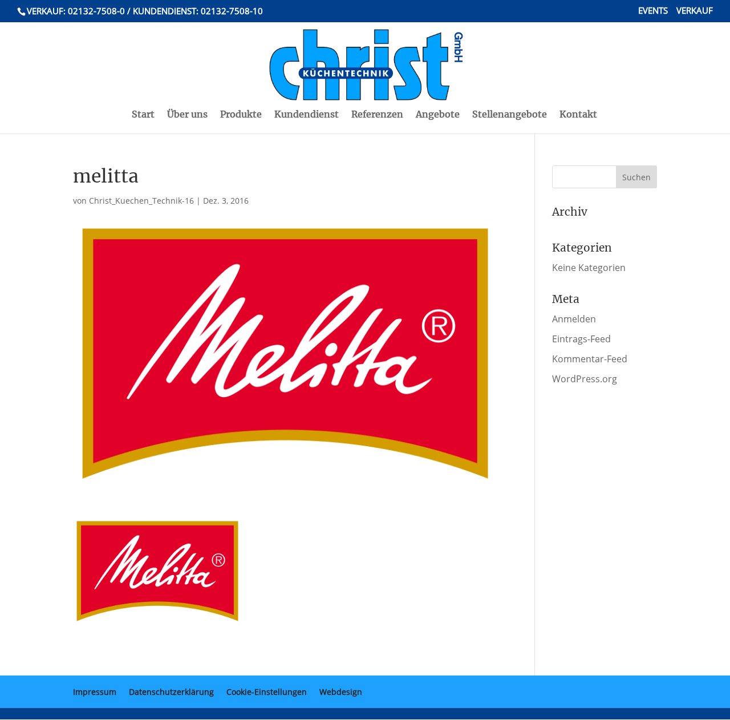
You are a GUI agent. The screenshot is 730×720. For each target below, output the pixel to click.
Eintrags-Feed (581, 339)
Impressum (94, 691)
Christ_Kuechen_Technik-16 (141, 200)
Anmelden (574, 319)
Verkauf (694, 11)
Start (143, 115)
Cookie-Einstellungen (266, 691)
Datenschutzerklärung (171, 691)
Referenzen (377, 115)
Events (653, 11)
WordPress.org (584, 379)
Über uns (187, 115)
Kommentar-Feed (589, 359)
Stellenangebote (509, 115)
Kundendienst (306, 115)
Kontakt (578, 115)
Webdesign (340, 691)
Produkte (241, 115)
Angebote (438, 115)
